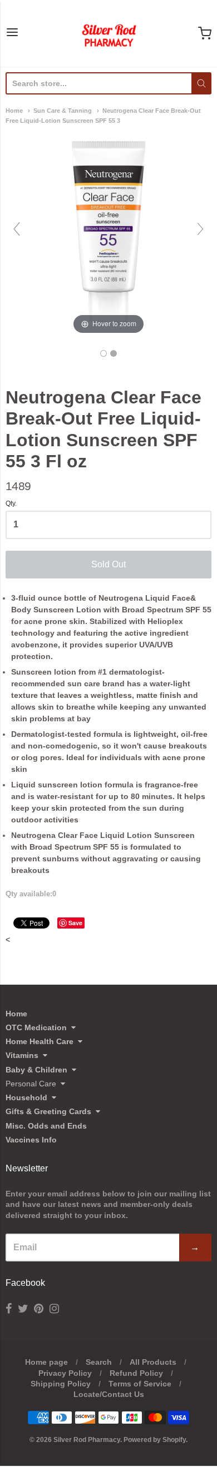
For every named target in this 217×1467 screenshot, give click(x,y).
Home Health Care (39, 1041)
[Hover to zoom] (108, 233)
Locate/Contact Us (108, 1394)
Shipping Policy (61, 1383)
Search (99, 1362)
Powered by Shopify (155, 1440)
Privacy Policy (65, 1373)
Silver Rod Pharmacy (86, 1440)
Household (26, 1097)
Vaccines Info (31, 1139)
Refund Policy (136, 1373)
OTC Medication (36, 1027)
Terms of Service (139, 1383)
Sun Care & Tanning (62, 110)
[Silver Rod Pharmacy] (108, 33)
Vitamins (22, 1055)
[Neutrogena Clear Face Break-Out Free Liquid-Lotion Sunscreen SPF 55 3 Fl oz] (103, 353)
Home (14, 110)
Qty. (11, 503)
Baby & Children (36, 1069)
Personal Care (31, 1083)
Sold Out (108, 564)
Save (75, 923)
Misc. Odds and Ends (46, 1125)
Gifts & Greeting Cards (48, 1111)
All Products (153, 1362)
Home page (46, 1362)
